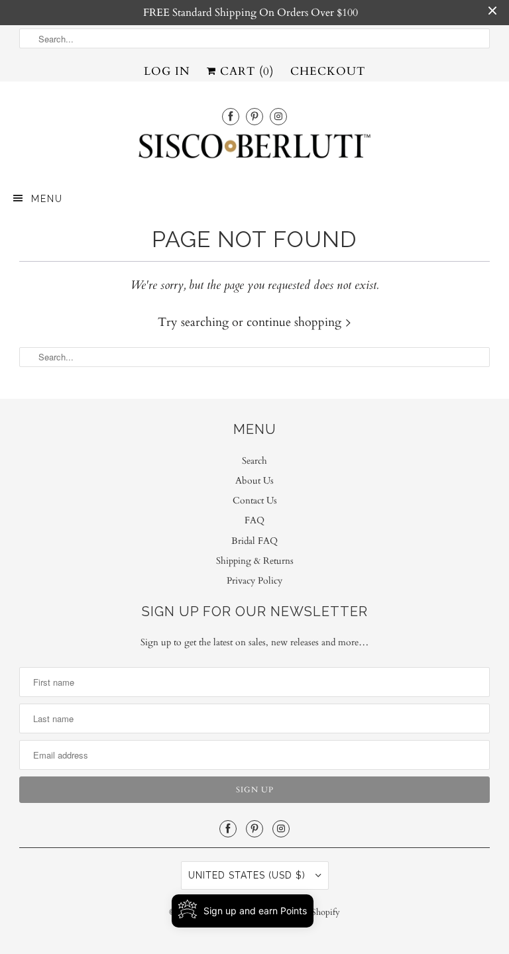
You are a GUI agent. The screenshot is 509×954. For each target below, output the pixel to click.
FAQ (254, 520)
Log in (167, 71)
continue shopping (296, 322)
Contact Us (255, 500)
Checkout (327, 71)
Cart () (245, 71)
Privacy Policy (254, 580)
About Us (254, 480)
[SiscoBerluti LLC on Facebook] (230, 116)
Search (254, 460)
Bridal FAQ (254, 541)
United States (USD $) (248, 875)
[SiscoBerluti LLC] (254, 150)
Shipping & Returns (255, 561)
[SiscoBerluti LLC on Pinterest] (254, 116)
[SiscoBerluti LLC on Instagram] (278, 116)
